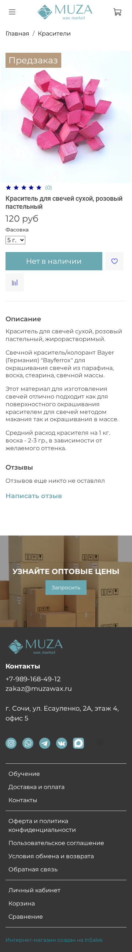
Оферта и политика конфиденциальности (42, 825)
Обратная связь (33, 869)
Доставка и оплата (36, 787)
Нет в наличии (54, 261)
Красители (54, 33)
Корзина (21, 903)
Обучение (24, 773)
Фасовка (17, 230)
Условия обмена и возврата (51, 856)
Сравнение (25, 916)
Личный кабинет (34, 890)
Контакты (22, 800)
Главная (17, 33)
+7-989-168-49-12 (33, 679)
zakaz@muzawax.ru (39, 688)
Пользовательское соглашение (56, 843)
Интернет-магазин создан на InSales (54, 940)
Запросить (66, 587)
